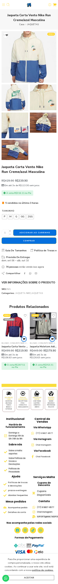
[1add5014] (43, 123)
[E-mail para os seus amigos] (36, 273)
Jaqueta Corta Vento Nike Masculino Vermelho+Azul (15, 346)
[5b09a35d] (15, 125)
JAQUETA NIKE (23, 293)
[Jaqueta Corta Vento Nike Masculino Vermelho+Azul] (15, 325)
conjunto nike (17, 343)
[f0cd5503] (29, 57)
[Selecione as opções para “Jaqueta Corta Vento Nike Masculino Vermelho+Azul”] (24, 339)
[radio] (4, 216)
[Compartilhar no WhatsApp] (30, 273)
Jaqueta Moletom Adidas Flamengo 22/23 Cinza (43, 346)
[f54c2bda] (43, 97)
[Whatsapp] (41, 530)
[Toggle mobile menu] (4, 5)
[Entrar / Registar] (50, 5)
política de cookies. (43, 570)
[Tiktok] (33, 530)
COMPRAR (29, 240)
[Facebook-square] (17, 530)
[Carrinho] (54, 5)
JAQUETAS (33, 24)
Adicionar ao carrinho (34, 232)
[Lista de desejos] (5, 35)
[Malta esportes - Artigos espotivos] (29, 4)
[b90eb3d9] (15, 97)
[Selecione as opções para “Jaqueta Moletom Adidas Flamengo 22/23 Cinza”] (52, 339)
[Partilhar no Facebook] (25, 273)
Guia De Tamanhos (16, 250)
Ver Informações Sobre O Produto (28, 282)
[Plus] (10, 231)
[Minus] (10, 234)
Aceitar (29, 577)
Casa (21, 24)
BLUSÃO (5, 343)
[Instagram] (25, 530)
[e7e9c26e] (15, 150)
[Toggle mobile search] (8, 4)
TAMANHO (8, 211)
